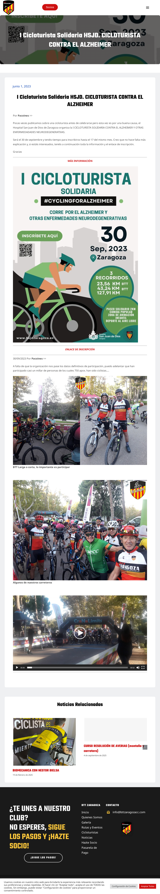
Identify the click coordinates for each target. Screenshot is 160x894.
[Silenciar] (138, 667)
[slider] (77, 667)
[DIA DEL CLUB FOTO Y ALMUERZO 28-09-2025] (44, 719)
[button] (80, 633)
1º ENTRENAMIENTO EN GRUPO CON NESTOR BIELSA (112, 773)
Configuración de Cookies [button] (124, 886)
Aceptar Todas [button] (147, 886)
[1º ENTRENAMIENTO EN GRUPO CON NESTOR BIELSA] (115, 719)
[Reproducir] (17, 667)
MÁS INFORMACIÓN (80, 161)
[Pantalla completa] (143, 667)
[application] (80, 632)
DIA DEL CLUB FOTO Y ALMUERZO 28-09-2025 (43, 770)
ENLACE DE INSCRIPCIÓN (80, 349)
